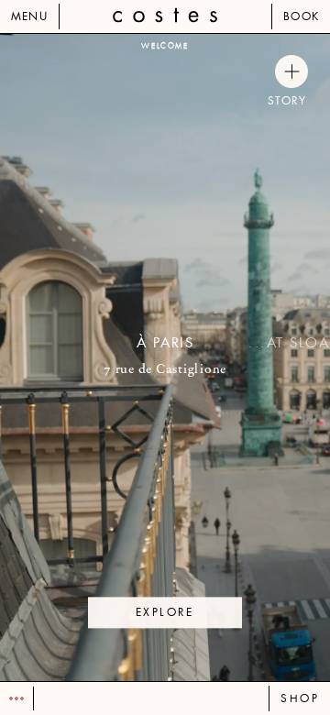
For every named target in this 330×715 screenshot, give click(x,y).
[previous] (82, 357)
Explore (165, 612)
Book (301, 16)
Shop (299, 698)
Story (287, 101)
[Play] (17, 698)
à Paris (165, 343)
